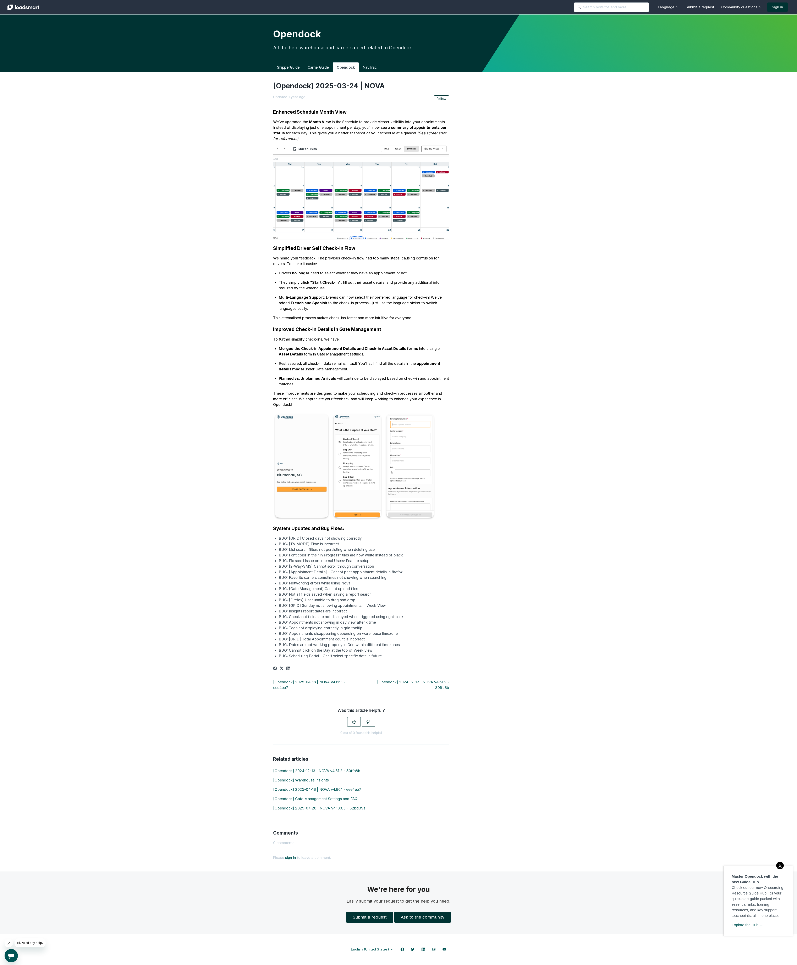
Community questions (739, 7)
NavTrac (370, 67)
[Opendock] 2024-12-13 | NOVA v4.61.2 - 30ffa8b (316, 771)
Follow (441, 99)
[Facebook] (275, 669)
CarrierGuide (318, 67)
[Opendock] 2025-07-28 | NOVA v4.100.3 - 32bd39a (319, 808)
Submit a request (700, 7)
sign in (290, 857)
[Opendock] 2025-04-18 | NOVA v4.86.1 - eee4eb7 (317, 789)
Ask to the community (422, 917)
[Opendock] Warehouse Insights (301, 780)
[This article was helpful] (354, 722)
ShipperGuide (288, 67)
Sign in (777, 7)
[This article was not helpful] (368, 722)
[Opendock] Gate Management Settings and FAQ (315, 799)
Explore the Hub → (747, 925)
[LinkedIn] (288, 669)
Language (666, 7)
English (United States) (370, 949)
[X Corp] (282, 669)
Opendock (346, 67)
